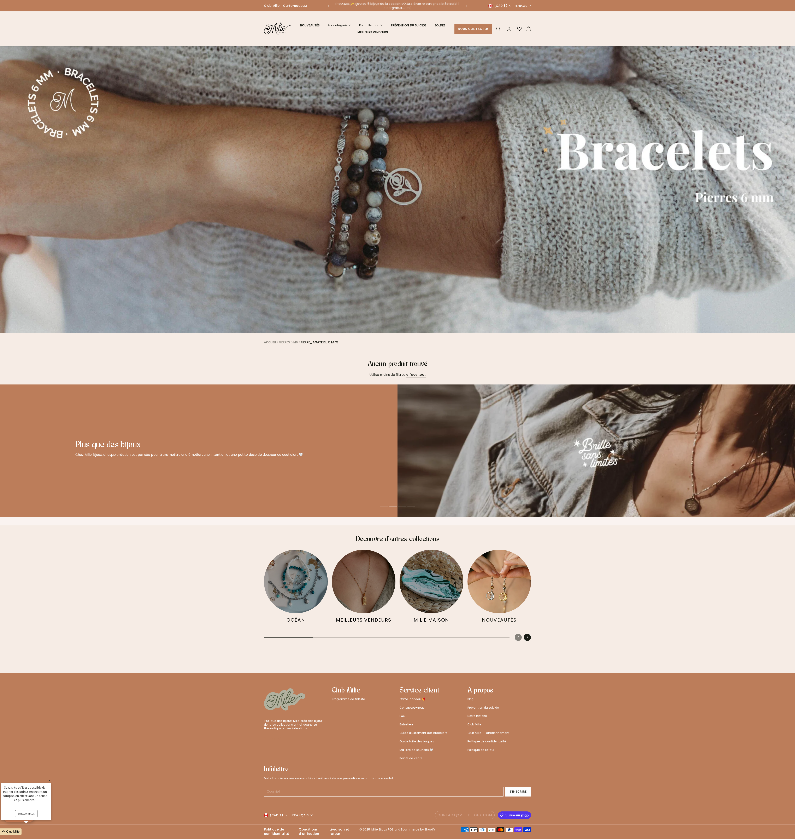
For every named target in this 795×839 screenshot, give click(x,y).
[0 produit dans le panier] (528, 28)
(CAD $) (276, 815)
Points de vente (411, 758)
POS (391, 829)
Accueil (270, 342)
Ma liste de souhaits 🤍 (416, 750)
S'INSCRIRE (518, 791)
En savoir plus (198, 469)
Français (521, 5)
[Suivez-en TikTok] (286, 739)
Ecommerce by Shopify (418, 829)
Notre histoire (477, 716)
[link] (296, 588)
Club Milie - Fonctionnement (488, 733)
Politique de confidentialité (276, 831)
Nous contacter (473, 29)
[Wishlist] (519, 28)
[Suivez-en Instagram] (279, 739)
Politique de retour (481, 750)
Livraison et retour (339, 831)
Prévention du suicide (408, 25)
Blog (470, 699)
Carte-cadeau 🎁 (412, 699)
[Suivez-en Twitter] (266, 739)
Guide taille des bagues (417, 741)
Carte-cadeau (295, 6)
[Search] (498, 28)
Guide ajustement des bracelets (423, 733)
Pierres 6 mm (288, 342)
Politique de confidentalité (486, 741)
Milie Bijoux (379, 829)
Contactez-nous (412, 708)
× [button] (49, 780)
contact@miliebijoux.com (464, 815)
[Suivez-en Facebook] (273, 739)
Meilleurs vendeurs (373, 32)
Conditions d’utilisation (309, 831)
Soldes (440, 25)
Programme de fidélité (348, 699)
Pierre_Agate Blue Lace (319, 342)
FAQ (402, 716)
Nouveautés (309, 25)
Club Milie (272, 6)
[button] (328, 5)
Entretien (406, 724)
